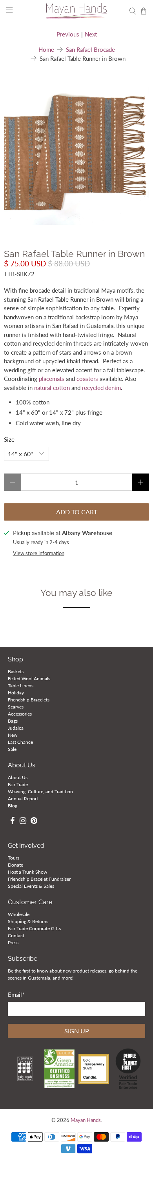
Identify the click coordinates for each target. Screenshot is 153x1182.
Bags (13, 721)
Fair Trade (18, 784)
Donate (15, 865)
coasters (87, 378)
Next (91, 34)
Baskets (16, 671)
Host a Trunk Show (27, 872)
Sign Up (76, 1030)
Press (13, 942)
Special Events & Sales (31, 886)
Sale (12, 749)
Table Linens (20, 685)
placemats (51, 378)
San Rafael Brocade (90, 50)
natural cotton (52, 387)
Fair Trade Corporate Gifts (34, 928)
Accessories (20, 714)
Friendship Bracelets (28, 700)
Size (9, 439)
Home (46, 50)
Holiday (16, 693)
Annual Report (23, 798)
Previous (67, 34)
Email (16, 994)
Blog (12, 806)
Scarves (16, 707)
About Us (17, 777)
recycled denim (101, 387)
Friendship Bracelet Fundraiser (39, 879)
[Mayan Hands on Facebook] (12, 822)
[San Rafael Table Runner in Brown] (76, 152)
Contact (16, 935)
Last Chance (20, 742)
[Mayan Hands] (76, 11)
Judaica (16, 728)
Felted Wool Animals (29, 678)
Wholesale (18, 914)
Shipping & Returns (28, 921)
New (12, 735)
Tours (13, 858)
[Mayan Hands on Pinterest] (33, 822)
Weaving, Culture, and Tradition (40, 791)
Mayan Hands (86, 1120)
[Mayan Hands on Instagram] (23, 822)
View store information (38, 553)
